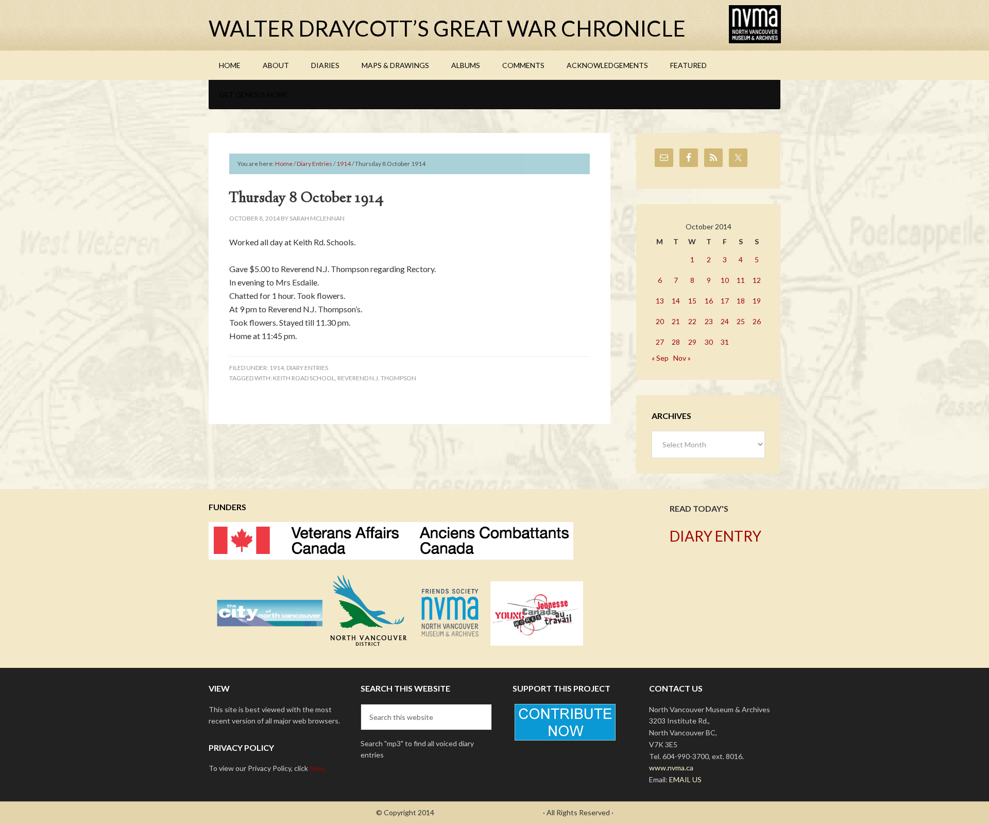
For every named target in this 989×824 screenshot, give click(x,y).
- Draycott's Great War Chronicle (488, 812)
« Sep (660, 358)
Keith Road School (304, 378)
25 (741, 321)
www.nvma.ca (671, 767)
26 (757, 321)
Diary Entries (307, 368)
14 (676, 300)
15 (692, 300)
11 (741, 280)
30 (709, 342)
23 (709, 321)
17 (725, 300)
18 (741, 300)
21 (676, 321)
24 (725, 321)
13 (660, 300)
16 (709, 300)
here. (318, 768)
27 (660, 342)
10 (725, 280)
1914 (276, 368)
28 (676, 342)
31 (725, 342)
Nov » (682, 358)
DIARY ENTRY (715, 536)
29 (692, 342)
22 (692, 321)
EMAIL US (685, 779)
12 (757, 280)
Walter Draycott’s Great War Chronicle (447, 28)
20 (660, 321)
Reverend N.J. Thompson (376, 378)
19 (757, 300)
